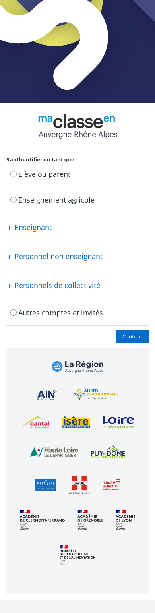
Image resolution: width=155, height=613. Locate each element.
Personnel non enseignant (58, 256)
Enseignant (32, 227)
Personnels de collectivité (56, 285)
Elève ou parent (44, 174)
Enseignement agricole (56, 200)
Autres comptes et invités (60, 312)
